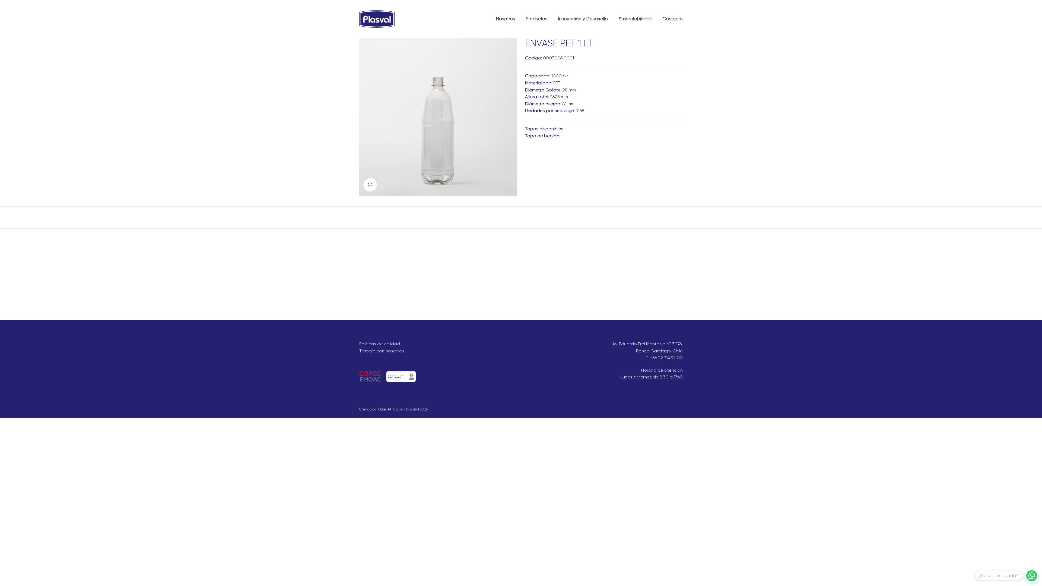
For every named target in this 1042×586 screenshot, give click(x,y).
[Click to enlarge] (370, 185)
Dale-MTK (386, 409)
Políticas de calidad (379, 343)
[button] (1031, 575)
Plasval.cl (411, 409)
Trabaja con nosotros (381, 350)
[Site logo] (377, 18)
